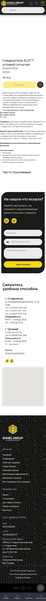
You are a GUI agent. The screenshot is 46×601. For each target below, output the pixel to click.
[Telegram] (7, 361)
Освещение (8, 458)
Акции (5, 494)
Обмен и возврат (11, 506)
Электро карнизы (11, 462)
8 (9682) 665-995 (18, 313)
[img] (12, 3)
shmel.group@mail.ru (14, 353)
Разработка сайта (23, 577)
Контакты (7, 510)
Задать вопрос (23, 264)
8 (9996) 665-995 (18, 307)
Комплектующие (11, 470)
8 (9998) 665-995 (18, 335)
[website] (12, 361)
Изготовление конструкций (16, 481)
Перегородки (9, 466)
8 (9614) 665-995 (18, 310)
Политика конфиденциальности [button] (23, 574)
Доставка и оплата (12, 502)
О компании (8, 498)
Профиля (7, 454)
